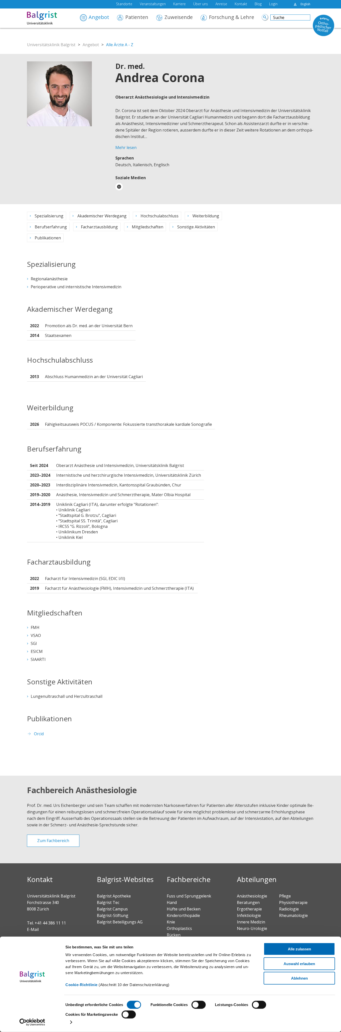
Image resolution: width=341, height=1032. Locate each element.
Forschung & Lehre (231, 17)
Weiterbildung (205, 216)
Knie (171, 922)
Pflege (285, 896)
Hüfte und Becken (183, 909)
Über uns (200, 4)
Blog (258, 4)
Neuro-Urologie (252, 928)
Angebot (99, 17)
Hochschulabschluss (159, 216)
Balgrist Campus (112, 909)
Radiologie (289, 909)
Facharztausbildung (99, 227)
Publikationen (48, 238)
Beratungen (248, 902)
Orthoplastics (179, 928)
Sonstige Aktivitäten (196, 227)
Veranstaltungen (153, 4)
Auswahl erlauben (299, 963)
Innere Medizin (251, 922)
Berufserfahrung (51, 227)
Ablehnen (299, 978)
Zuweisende (179, 17)
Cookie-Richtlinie (81, 985)
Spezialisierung (49, 216)
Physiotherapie (293, 902)
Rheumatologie (293, 915)
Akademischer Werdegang (102, 216)
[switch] (198, 1005)
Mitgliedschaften (147, 227)
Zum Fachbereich (53, 840)
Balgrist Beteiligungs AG (120, 922)
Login (273, 4)
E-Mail (33, 929)
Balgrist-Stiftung (112, 915)
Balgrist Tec (108, 902)
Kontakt (241, 4)
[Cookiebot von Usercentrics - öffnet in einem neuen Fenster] (32, 1022)
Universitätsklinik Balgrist (51, 44)
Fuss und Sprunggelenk (189, 896)
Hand (172, 902)
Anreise (221, 4)
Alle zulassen (299, 949)
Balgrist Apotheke (114, 896)
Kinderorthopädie (183, 915)
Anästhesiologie (252, 896)
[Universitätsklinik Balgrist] (49, 18)
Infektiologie (249, 915)
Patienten (136, 17)
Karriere (179, 4)
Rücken (173, 935)
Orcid (39, 734)
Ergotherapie (249, 909)
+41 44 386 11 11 (50, 923)
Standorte (124, 4)
